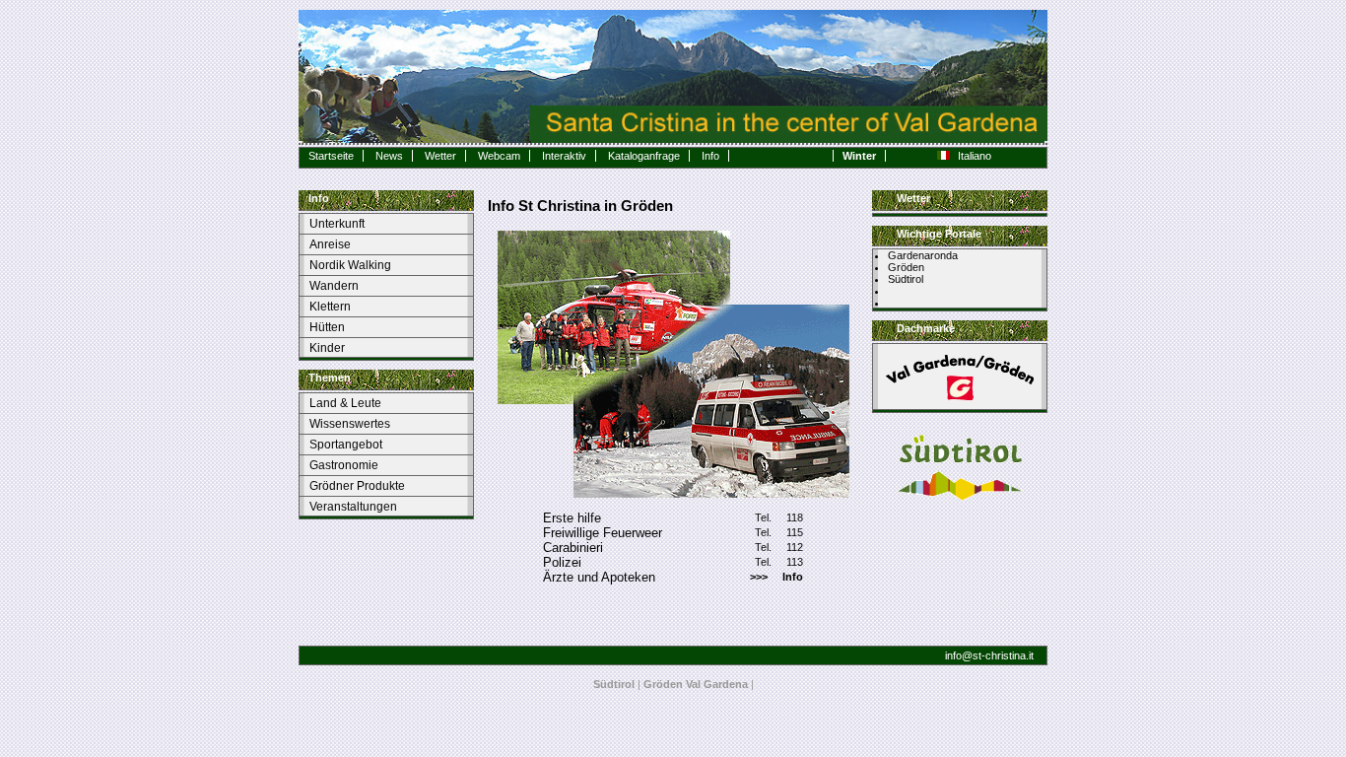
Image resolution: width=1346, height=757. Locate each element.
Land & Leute (345, 403)
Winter (859, 156)
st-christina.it (1003, 655)
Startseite (331, 156)
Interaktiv (564, 156)
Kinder (327, 348)
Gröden (906, 267)
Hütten (327, 327)
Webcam (499, 156)
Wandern (334, 286)
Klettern (330, 306)
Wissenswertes (349, 424)
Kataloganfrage (644, 156)
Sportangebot (345, 444)
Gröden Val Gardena (695, 684)
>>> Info (776, 577)
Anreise (330, 244)
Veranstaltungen (353, 507)
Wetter (440, 156)
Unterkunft (337, 224)
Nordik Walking (350, 265)
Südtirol (905, 279)
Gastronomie (343, 465)
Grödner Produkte (357, 486)
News (389, 156)
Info (710, 156)
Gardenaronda (923, 255)
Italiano (974, 156)
